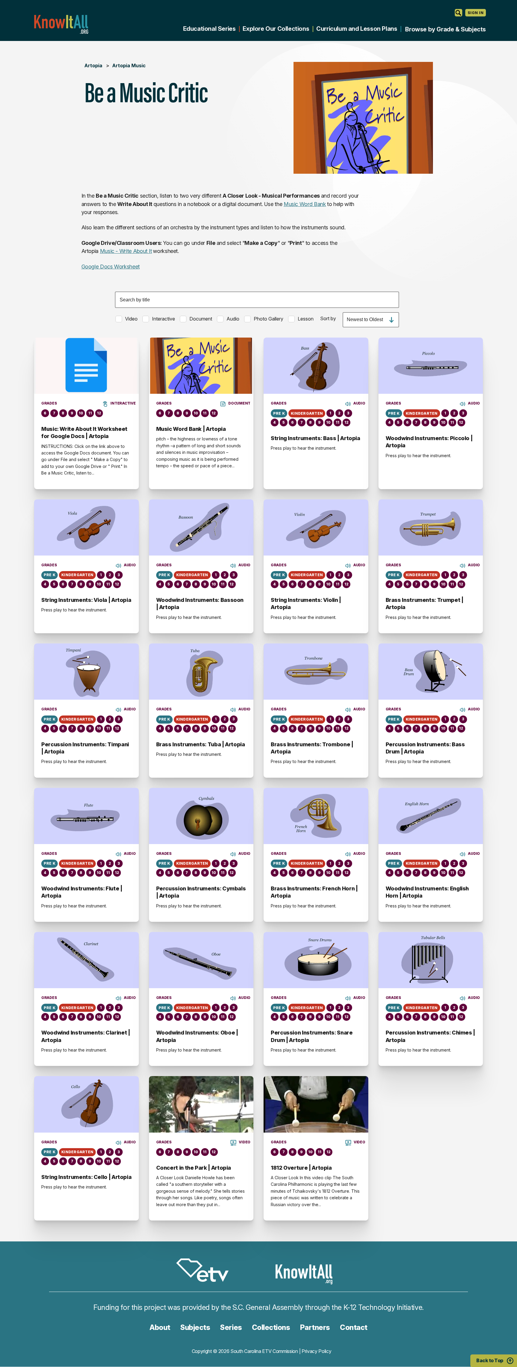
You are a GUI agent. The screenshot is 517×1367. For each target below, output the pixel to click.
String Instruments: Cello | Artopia (86, 1177)
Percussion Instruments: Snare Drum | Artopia (312, 1036)
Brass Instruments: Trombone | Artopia (312, 748)
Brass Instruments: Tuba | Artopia (200, 744)
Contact (353, 1327)
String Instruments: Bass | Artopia (315, 438)
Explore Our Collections (276, 28)
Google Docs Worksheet (110, 266)
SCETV (205, 1271)
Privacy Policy (317, 1351)
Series (231, 1327)
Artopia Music (129, 65)
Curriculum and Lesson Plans (356, 28)
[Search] (458, 12)
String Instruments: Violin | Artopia (306, 603)
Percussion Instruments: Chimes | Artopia (430, 1036)
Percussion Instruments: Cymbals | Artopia (201, 892)
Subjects (195, 1327)
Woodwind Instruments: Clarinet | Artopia (85, 1036)
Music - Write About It (126, 251)
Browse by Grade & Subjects (445, 29)
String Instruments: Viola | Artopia (86, 600)
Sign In (475, 12)
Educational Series (209, 28)
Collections (271, 1327)
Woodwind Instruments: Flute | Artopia (81, 892)
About (160, 1327)
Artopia (93, 65)
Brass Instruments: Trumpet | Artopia (424, 603)
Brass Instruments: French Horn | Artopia (314, 892)
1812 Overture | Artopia (301, 1168)
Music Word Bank (305, 204)
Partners (315, 1327)
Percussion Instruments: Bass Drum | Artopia (425, 748)
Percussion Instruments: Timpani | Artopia (85, 748)
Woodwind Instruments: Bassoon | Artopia (200, 603)
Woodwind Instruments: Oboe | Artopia (197, 1036)
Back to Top (489, 1360)
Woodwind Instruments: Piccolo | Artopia (429, 441)
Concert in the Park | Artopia (193, 1168)
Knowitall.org (61, 24)
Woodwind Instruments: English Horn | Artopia (427, 892)
